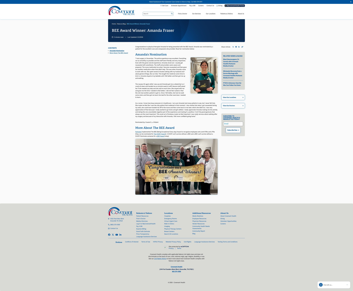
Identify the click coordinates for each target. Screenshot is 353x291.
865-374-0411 (198, 2)
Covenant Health (176, 267)
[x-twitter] (113, 235)
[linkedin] (120, 235)
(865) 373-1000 (115, 225)
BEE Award (160, 136)
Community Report (198, 231)
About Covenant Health (228, 216)
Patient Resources (142, 216)
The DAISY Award (159, 134)
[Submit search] (171, 14)
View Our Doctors (229, 106)
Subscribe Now (232, 130)
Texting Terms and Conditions (227, 242)
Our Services (196, 14)
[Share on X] (233, 47)
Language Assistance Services (146, 237)
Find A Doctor (141, 219)
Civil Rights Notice (160, 259)
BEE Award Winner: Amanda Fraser (138, 24)
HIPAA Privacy (158, 242)
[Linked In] (239, 47)
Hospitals (167, 216)
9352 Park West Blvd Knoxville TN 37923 (117, 220)
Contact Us (114, 228)
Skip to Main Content (1, 1)
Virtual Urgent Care (170, 221)
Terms (179, 248)
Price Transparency (142, 234)
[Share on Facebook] (236, 47)
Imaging (167, 226)
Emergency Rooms (170, 219)
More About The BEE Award (119, 53)
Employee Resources (199, 219)
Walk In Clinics (169, 224)
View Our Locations (229, 97)
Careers (223, 224)
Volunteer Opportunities (228, 221)
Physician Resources (199, 221)
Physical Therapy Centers (172, 229)
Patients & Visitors (226, 14)
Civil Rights (187, 242)
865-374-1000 (176, 271)
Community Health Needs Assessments (201, 227)
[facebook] (109, 235)
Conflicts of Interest (131, 242)
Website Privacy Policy (173, 242)
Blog (193, 234)
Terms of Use (145, 242)
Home (114, 24)
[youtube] (116, 235)
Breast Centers (169, 231)
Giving (222, 219)
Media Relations (197, 216)
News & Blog (121, 24)
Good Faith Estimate (143, 231)
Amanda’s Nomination (117, 51)
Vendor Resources (198, 224)
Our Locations (210, 14)
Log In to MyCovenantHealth (145, 224)
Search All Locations (171, 234)
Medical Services (142, 221)
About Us (241, 14)
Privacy (171, 248)
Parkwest (138, 132)
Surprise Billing (141, 229)
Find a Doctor (182, 14)
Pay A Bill (139, 226)
